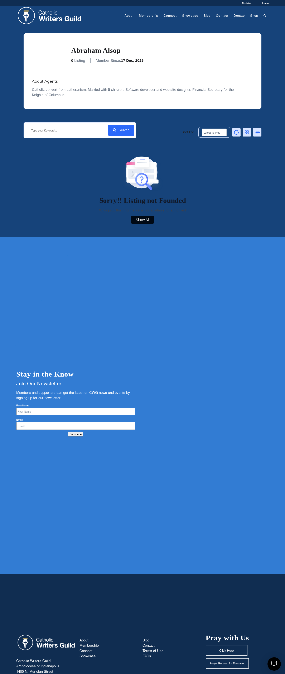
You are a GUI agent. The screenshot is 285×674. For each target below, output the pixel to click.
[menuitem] (129, 15)
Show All (142, 220)
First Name (22, 405)
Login (265, 3)
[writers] (49, 15)
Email (19, 419)
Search (124, 130)
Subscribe (75, 434)
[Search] (265, 15)
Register (246, 3)
